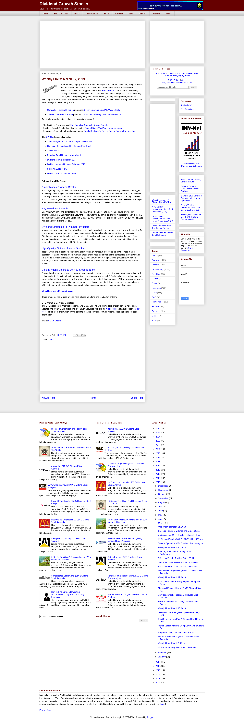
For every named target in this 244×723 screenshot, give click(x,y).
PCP (154, 297)
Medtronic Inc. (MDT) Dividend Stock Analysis (179, 535)
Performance (92, 14)
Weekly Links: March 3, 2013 (171, 643)
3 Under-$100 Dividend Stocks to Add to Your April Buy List (191, 198)
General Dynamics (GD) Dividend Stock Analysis (190, 188)
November (163, 490)
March (161, 523)
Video (169, 14)
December (163, 486)
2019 (158, 457)
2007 (158, 682)
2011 (158, 666)
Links (51, 339)
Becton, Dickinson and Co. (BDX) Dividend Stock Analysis (191, 217)
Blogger (150, 717)
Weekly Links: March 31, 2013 (172, 527)
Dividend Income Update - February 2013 (66, 164)
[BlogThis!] (76, 335)
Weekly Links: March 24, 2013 (172, 547)
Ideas (77, 14)
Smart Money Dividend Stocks (59, 187)
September (163, 498)
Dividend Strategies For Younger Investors (65, 226)
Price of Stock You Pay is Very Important (103, 128)
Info (131, 14)
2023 (158, 441)
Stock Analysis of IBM (57, 169)
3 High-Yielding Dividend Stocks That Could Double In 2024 (190, 207)
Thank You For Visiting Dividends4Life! (191, 180)
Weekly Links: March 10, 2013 (172, 608)
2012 (158, 662)
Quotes (155, 316)
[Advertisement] (93, 24)
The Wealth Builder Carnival (60, 114)
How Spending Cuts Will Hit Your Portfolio (89, 125)
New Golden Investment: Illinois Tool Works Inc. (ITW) (162, 209)
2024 (158, 437)
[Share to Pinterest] (84, 335)
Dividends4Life (186, 105)
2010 (158, 670)
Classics (155, 265)
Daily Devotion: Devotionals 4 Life (177, 82)
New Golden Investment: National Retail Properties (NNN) (162, 218)
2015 (158, 474)
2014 (158, 478)
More (162, 704)
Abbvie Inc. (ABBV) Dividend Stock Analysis (178, 562)
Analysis (155, 260)
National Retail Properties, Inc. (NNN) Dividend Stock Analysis (125, 539)
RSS (170, 80)
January (162, 656)
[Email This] (74, 335)
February (162, 652)
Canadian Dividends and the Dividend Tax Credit (69, 146)
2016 (158, 470)
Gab (183, 80)
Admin (155, 255)
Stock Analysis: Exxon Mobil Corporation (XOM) (69, 141)
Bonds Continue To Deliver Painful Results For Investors (110, 131)
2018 (158, 461)
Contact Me (185, 250)
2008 (158, 678)
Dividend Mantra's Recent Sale (61, 173)
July (160, 506)
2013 (158, 482)
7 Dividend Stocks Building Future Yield (176, 558)
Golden (155, 279)
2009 (158, 674)
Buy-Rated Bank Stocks (55, 208)
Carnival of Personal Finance (60, 110)
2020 (158, 453)
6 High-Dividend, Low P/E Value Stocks (102, 110)
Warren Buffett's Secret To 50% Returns (162, 234)
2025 (158, 432)
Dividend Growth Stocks (64, 3)
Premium (156, 306)
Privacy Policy (46, 710)
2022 (158, 445)
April (160, 519)
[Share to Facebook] (82, 335)
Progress (156, 311)
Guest (154, 283)
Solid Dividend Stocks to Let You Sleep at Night (68, 269)
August (161, 502)
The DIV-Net (53, 150)
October (162, 494)
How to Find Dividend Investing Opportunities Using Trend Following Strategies (67, 594)
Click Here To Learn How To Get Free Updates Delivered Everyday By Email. (177, 74)
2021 (158, 449)
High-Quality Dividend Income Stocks (63, 248)
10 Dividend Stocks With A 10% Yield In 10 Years (180, 539)
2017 (158, 465)
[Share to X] (79, 335)
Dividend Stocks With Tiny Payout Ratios (161, 226)
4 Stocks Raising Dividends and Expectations (179, 531)
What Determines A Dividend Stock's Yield (161, 201)
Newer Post (48, 397)
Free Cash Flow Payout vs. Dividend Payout (178, 566)
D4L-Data (156, 274)
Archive (156, 14)
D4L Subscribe (61, 14)
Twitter (177, 80)
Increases (156, 288)
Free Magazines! (187, 109)
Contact (119, 14)
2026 (158, 428)
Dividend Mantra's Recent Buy (61, 160)
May (160, 515)
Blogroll (143, 14)
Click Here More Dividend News (57, 291)
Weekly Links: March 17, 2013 (172, 577)
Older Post (137, 397)
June (160, 510)
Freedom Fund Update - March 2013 (64, 155)
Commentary (158, 269)
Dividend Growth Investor (191, 166)
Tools (106, 14)
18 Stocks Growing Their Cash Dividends (102, 114)
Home (45, 14)
